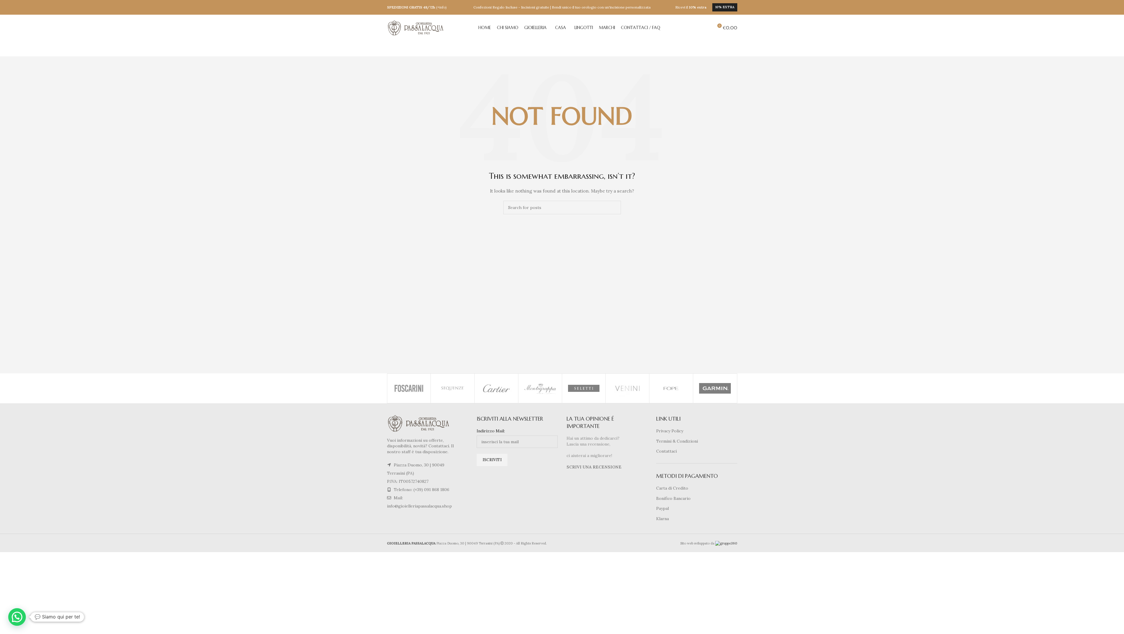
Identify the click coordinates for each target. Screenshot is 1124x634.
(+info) (441, 7)
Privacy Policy (669, 431)
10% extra (724, 7)
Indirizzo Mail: (491, 431)
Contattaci (666, 451)
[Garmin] (715, 388)
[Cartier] (496, 388)
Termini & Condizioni (677, 441)
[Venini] (627, 388)
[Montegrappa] (540, 388)
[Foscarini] (409, 388)
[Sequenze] (452, 388)
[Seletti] (584, 388)
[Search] (706, 28)
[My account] (695, 28)
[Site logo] (416, 27)
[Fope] (671, 388)
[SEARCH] (614, 207)
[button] (17, 617)
